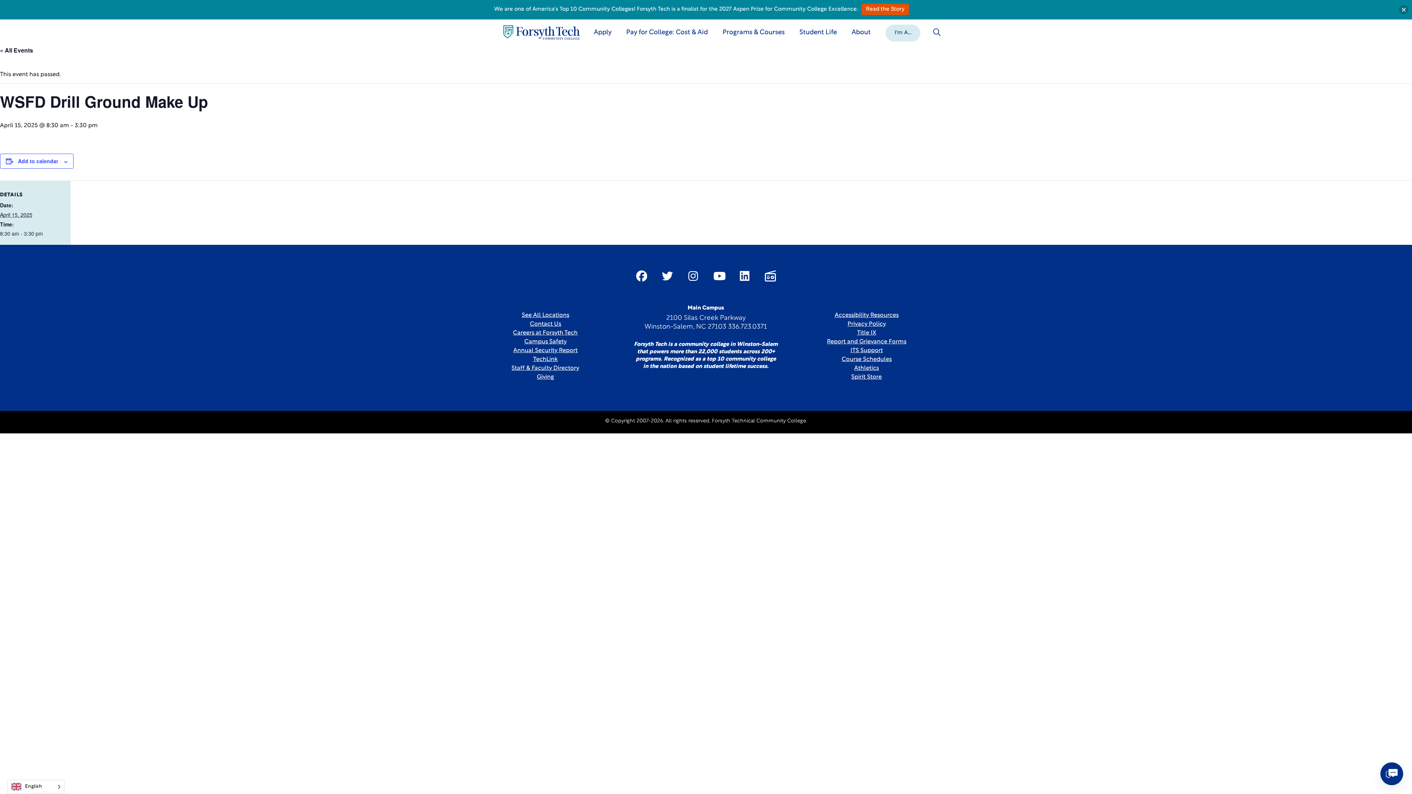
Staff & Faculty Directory (545, 368)
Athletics (866, 368)
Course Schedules (867, 359)
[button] (903, 32)
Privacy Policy (867, 324)
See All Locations (545, 315)
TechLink (545, 359)
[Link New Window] (642, 276)
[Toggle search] (937, 32)
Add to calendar (38, 161)
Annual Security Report (545, 351)
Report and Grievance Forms (866, 342)
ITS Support (867, 351)
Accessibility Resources (867, 315)
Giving (545, 377)
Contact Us (545, 324)
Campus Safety (545, 342)
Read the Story (885, 9)
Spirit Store (866, 377)
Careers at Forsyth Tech (545, 333)
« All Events (16, 50)
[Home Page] (541, 32)
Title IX (866, 333)
